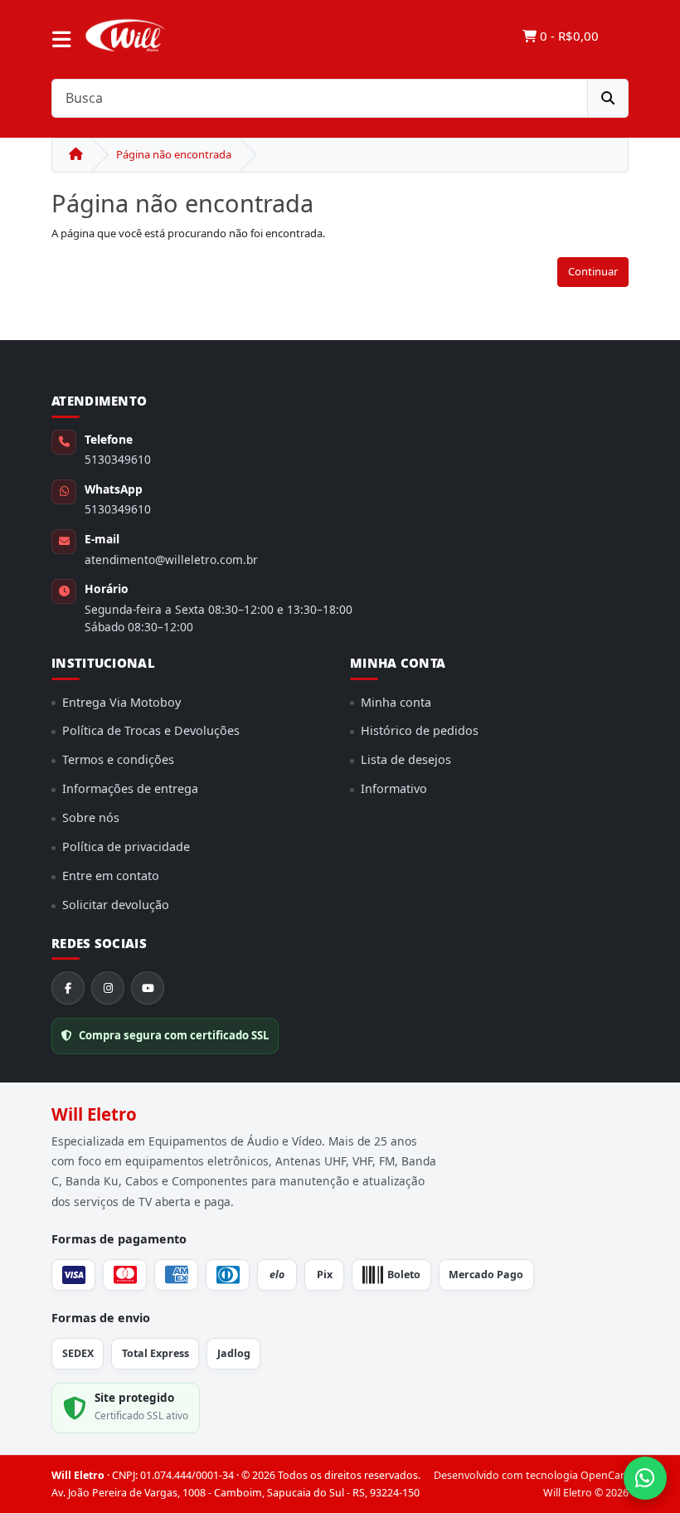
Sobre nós (90, 817)
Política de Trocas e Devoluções (151, 730)
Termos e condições (118, 759)
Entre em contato (110, 875)
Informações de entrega (130, 788)
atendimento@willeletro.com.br (171, 559)
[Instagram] (107, 988)
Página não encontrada (173, 154)
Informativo (394, 788)
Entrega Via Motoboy (121, 702)
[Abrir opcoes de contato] (645, 1478)
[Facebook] (68, 988)
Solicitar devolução (115, 904)
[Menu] (61, 39)
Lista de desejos (406, 759)
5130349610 (118, 459)
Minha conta (396, 702)
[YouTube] (147, 988)
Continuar (593, 271)
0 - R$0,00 (568, 35)
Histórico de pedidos (419, 730)
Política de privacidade (126, 846)
